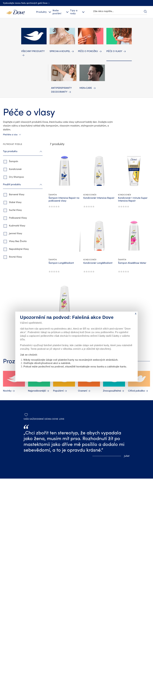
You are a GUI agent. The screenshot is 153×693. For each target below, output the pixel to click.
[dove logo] (15, 11)
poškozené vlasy (18, 218)
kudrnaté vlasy (17, 225)
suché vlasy (15, 210)
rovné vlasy (15, 256)
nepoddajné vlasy (19, 249)
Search (145, 11)
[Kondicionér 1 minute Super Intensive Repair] (134, 171)
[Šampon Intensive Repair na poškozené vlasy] (64, 171)
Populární (58, 390)
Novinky (7, 390)
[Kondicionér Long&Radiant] (99, 235)
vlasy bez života (18, 241)
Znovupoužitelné (112, 390)
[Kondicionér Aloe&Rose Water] (64, 300)
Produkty (41, 12)
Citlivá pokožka (136, 390)
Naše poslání (57, 12)
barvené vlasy (16, 194)
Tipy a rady (74, 12)
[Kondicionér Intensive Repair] (99, 171)
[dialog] (76, 346)
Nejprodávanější (37, 390)
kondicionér (15, 169)
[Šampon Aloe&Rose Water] (134, 235)
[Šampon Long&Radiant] (64, 235)
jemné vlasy (15, 233)
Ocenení (82, 390)
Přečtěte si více (10, 135)
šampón (13, 161)
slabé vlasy (15, 202)
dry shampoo (16, 177)
